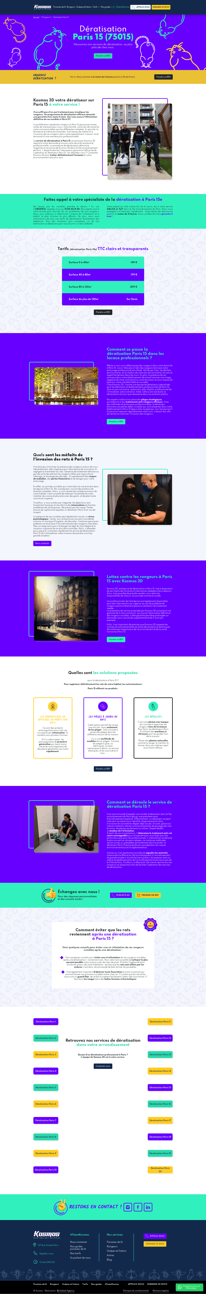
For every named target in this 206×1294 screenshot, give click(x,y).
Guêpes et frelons (84, 7)
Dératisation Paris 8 (45, 1137)
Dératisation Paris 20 (160, 1170)
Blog (109, 1260)
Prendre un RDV (103, 56)
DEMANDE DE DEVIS (161, 7)
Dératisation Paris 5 (45, 1088)
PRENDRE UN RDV (150, 895)
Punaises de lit (59, 7)
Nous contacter (42, 543)
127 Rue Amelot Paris (48, 1245)
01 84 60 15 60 (123, 895)
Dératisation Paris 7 (45, 1120)
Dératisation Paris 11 (160, 1022)
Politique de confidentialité (136, 1291)
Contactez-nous (103, 1066)
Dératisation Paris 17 (160, 1120)
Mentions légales (161, 1291)
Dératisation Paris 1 (46, 1022)
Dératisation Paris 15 (160, 1088)
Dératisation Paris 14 (160, 1071)
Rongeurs (71, 7)
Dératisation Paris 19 (160, 1153)
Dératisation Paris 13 (160, 1055)
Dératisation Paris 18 (160, 1137)
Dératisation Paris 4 (45, 1071)
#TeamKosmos (122, 7)
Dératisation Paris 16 (160, 1104)
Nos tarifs (75, 1253)
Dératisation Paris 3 (45, 1055)
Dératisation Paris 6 (45, 1104)
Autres (110, 1255)
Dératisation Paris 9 (45, 1153)
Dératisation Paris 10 (46, 1170)
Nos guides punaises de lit (78, 1247)
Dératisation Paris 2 (45, 1038)
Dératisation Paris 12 (160, 1038)
